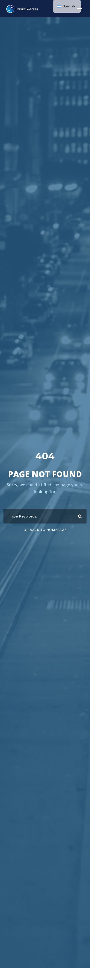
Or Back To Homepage (45, 529)
